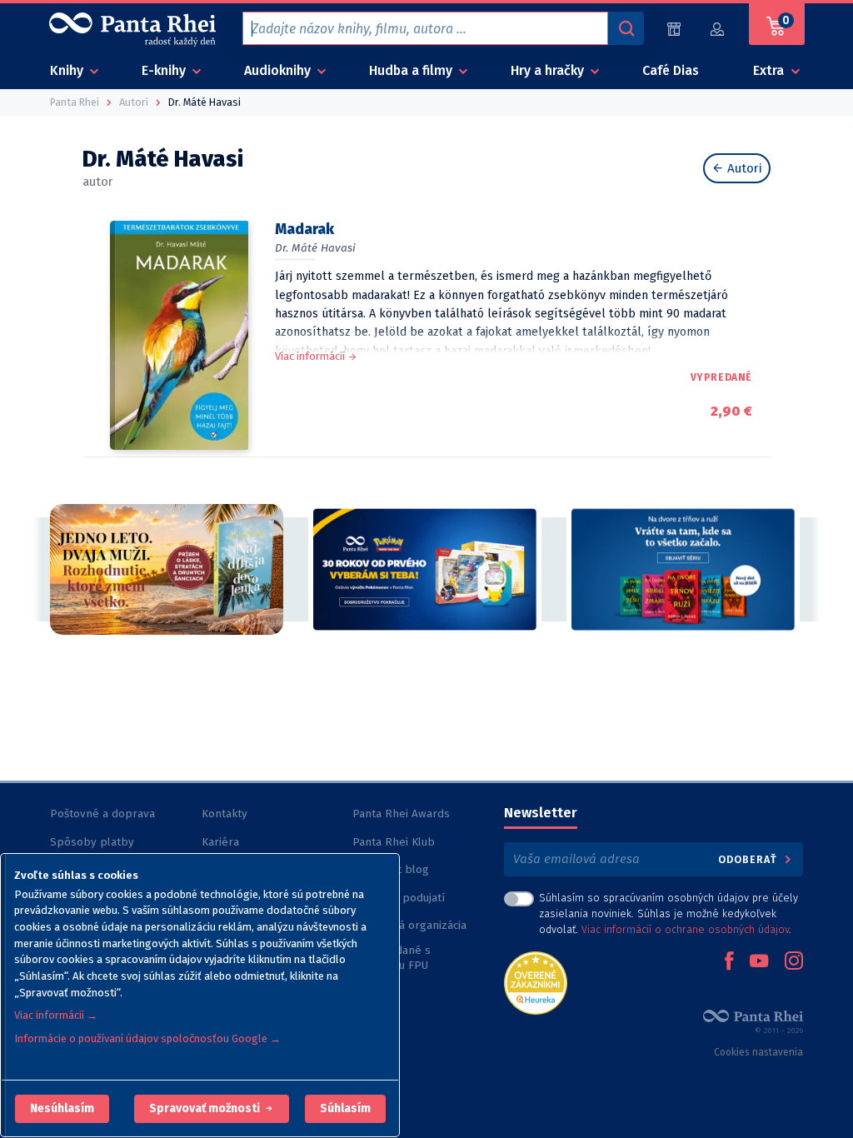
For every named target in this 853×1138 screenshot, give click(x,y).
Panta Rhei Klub (393, 842)
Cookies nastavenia (758, 1052)
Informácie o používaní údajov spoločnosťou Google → (147, 1038)
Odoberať (749, 859)
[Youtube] (759, 962)
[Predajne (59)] (674, 29)
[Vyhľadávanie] (625, 28)
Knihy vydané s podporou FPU (391, 957)
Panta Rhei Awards (401, 813)
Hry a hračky (549, 70)
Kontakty (224, 813)
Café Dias (670, 70)
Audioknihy (279, 70)
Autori (743, 168)
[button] (62, 1109)
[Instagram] (794, 962)
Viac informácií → (55, 1015)
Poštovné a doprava (102, 813)
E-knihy (165, 70)
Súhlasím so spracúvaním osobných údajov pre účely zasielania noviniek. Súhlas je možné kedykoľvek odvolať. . (668, 913)
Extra (770, 70)
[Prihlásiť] (718, 29)
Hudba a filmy (412, 70)
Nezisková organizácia (409, 925)
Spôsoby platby (92, 842)
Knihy (68, 70)
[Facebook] (729, 962)
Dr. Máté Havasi (315, 248)
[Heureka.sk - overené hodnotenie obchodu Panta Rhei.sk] (535, 982)
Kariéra (220, 842)
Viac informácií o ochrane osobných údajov (685, 929)
